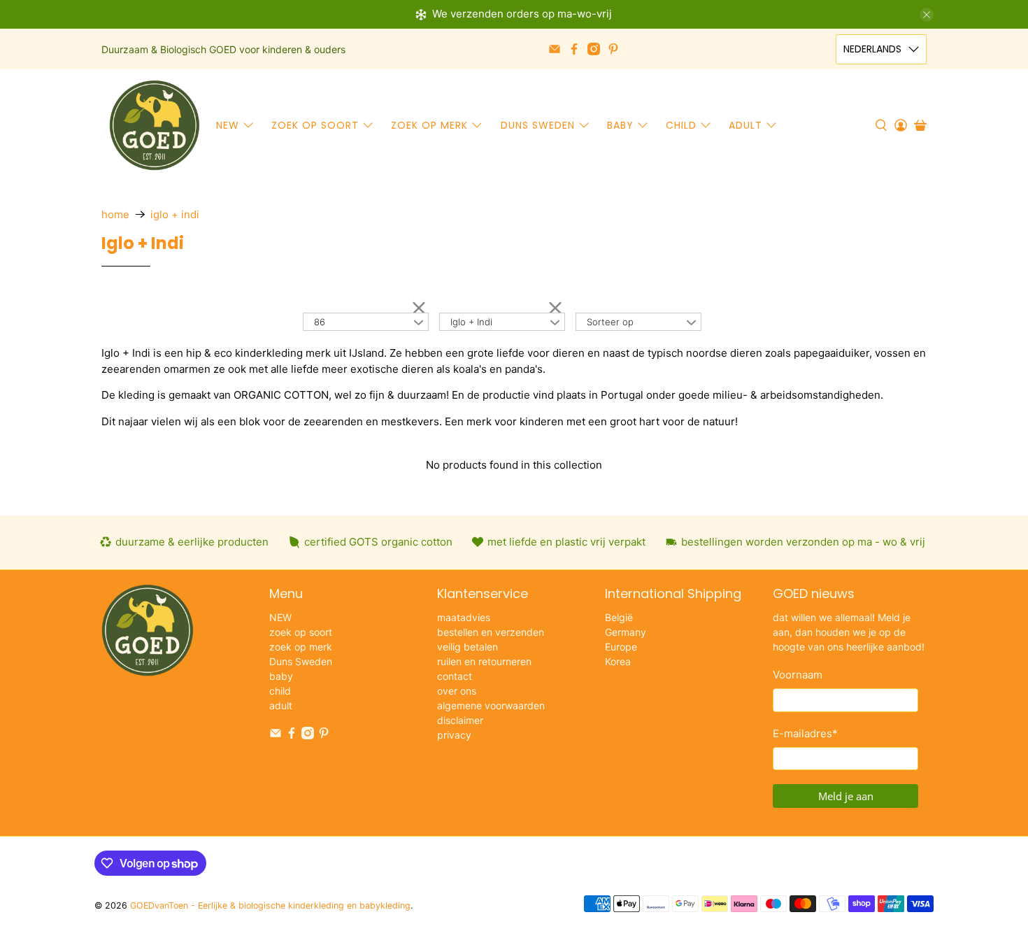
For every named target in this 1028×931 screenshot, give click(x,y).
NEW (227, 125)
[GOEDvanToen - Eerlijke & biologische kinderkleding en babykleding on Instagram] (593, 49)
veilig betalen (467, 647)
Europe (621, 647)
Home (115, 214)
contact (454, 676)
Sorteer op (610, 321)
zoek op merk (429, 125)
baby (620, 125)
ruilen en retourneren (484, 661)
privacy (454, 735)
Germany (625, 632)
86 (319, 321)
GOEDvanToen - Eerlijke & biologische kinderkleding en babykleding (270, 905)
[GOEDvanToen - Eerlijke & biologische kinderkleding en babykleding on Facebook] (574, 49)
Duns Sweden (538, 125)
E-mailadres (805, 733)
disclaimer (460, 720)
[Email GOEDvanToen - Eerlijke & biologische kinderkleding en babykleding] (554, 49)
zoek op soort (315, 125)
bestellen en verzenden (490, 632)
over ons (456, 691)
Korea (618, 661)
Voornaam (797, 674)
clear (419, 307)
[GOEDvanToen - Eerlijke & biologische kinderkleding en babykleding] (154, 125)
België (619, 617)
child (681, 125)
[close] (927, 15)
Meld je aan (845, 796)
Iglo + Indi (174, 214)
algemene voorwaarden (491, 705)
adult (745, 125)
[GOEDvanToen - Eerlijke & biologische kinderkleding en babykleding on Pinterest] (613, 49)
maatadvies (463, 617)
